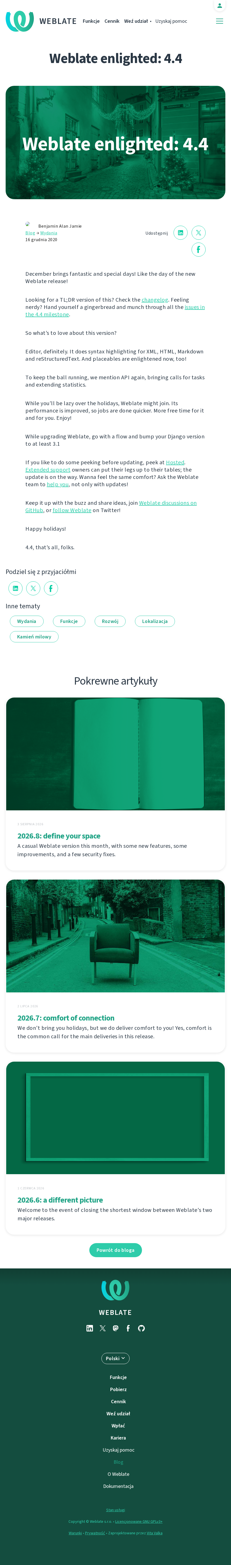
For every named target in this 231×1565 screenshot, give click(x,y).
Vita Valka (155, 1533)
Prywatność (95, 1533)
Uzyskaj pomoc (171, 21)
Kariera (118, 1437)
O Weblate (118, 1474)
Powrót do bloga (116, 1250)
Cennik (112, 21)
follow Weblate (72, 510)
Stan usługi (115, 1510)
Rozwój (110, 621)
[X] (102, 1328)
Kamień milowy (34, 636)
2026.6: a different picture (60, 1200)
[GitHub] (141, 1328)
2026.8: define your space (58, 836)
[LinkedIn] (89, 1328)
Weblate (58, 21)
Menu (219, 21)
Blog (30, 233)
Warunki (75, 1533)
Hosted (175, 462)
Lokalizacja (155, 621)
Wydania (48, 233)
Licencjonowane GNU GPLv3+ (139, 1521)
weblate (115, 1312)
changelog (155, 300)
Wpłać (118, 1425)
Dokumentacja (118, 1486)
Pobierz (118, 1389)
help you (57, 484)
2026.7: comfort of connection (65, 1018)
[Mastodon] (115, 1328)
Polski (112, 1358)
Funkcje (91, 21)
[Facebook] (128, 1328)
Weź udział (136, 21)
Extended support (47, 470)
